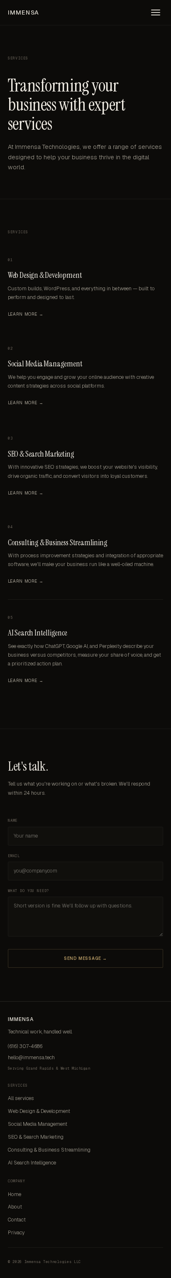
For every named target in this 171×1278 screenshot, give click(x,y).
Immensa (23, 12)
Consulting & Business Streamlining (57, 542)
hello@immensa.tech (31, 1057)
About (15, 1207)
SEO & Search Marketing (41, 454)
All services (21, 1098)
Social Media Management (45, 363)
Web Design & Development (45, 275)
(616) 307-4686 (25, 1046)
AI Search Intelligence (37, 633)
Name (12, 820)
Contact (17, 1219)
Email (14, 855)
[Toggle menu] (155, 12)
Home (14, 1194)
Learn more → (25, 314)
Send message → (85, 958)
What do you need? (28, 890)
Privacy (16, 1232)
